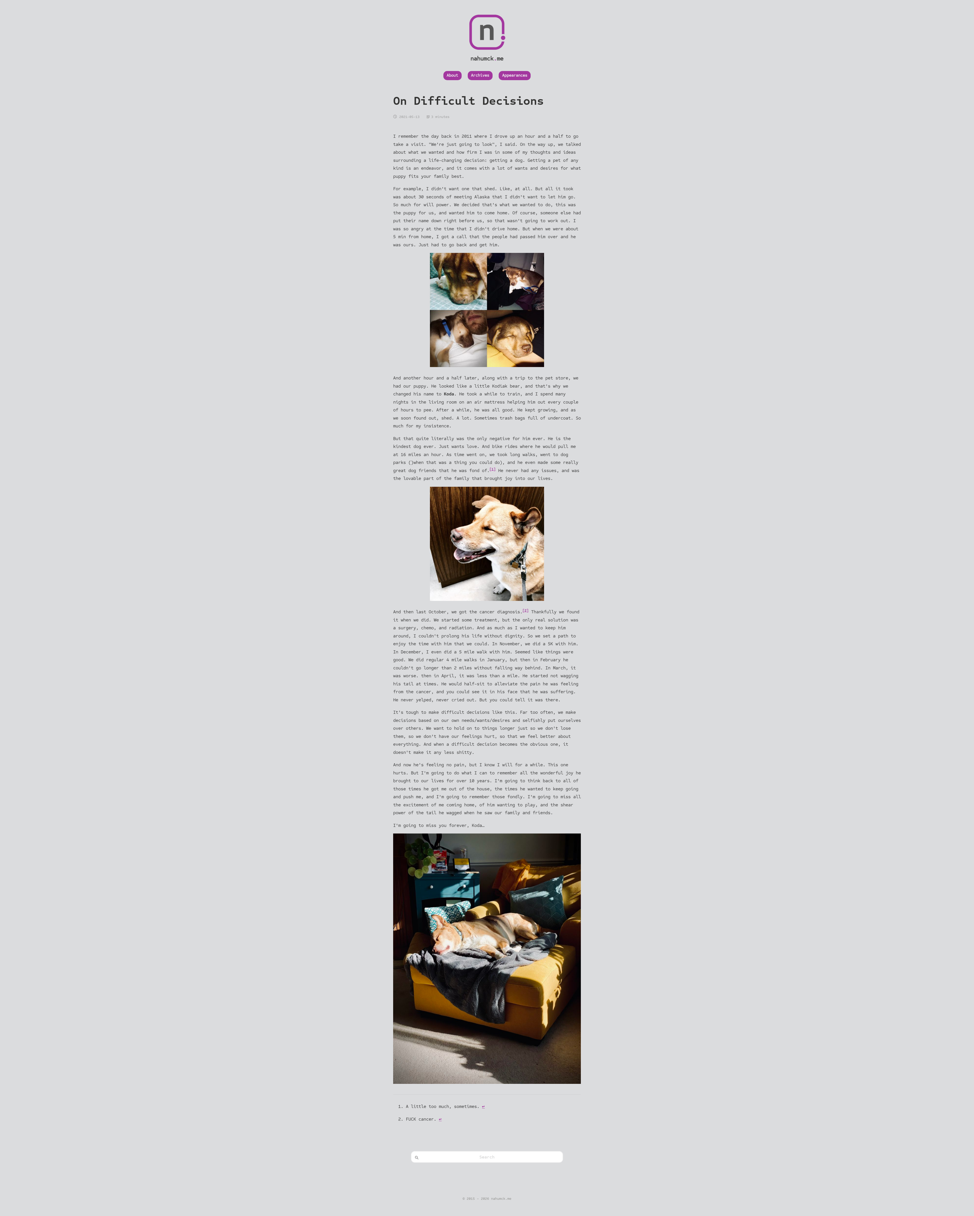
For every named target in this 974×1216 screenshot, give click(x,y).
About (452, 75)
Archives (480, 75)
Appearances (514, 75)
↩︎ (483, 1106)
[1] (493, 469)
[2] (526, 610)
